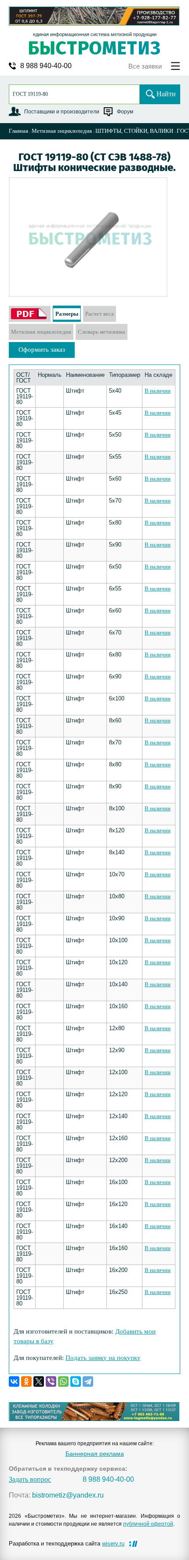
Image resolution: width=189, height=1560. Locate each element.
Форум (125, 111)
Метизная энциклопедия (62, 131)
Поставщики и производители (61, 111)
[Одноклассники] (26, 1381)
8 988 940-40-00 (46, 65)
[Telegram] (88, 1381)
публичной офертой (148, 1524)
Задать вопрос (30, 1479)
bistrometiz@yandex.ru (68, 1495)
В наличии (158, 390)
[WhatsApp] (63, 1381)
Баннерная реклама (94, 1453)
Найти (166, 94)
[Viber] (51, 1381)
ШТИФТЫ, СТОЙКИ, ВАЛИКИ (134, 131)
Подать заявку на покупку (103, 1357)
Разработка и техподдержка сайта (66, 1543)
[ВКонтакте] (14, 1381)
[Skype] (75, 1381)
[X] (38, 1381)
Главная (18, 131)
